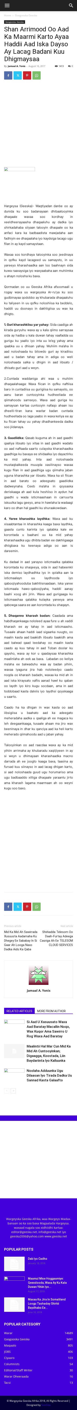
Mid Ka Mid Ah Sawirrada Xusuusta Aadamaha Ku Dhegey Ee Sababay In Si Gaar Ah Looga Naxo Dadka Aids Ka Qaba (20, 940)
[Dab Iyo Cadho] (14, 1264)
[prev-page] (6, 1090)
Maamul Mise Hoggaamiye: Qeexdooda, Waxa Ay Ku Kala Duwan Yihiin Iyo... (47, 1282)
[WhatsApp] (36, 75)
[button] (7, 5)
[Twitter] (18, 75)
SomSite (46, 1405)
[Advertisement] (38, 124)
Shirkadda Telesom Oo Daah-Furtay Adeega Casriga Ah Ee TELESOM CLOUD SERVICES (56, 938)
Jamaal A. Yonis (16, 66)
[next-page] (13, 1090)
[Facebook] (8, 75)
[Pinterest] (27, 75)
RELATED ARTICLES (19, 1011)
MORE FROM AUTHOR (51, 1011)
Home (7, 15)
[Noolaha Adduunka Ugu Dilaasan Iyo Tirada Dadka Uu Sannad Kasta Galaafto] (14, 1075)
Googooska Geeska (26, 15)
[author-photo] (38, 985)
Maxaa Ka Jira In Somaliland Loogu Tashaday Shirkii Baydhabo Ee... (47, 1303)
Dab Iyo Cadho (37, 1258)
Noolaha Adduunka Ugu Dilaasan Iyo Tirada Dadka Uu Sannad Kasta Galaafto (49, 1075)
